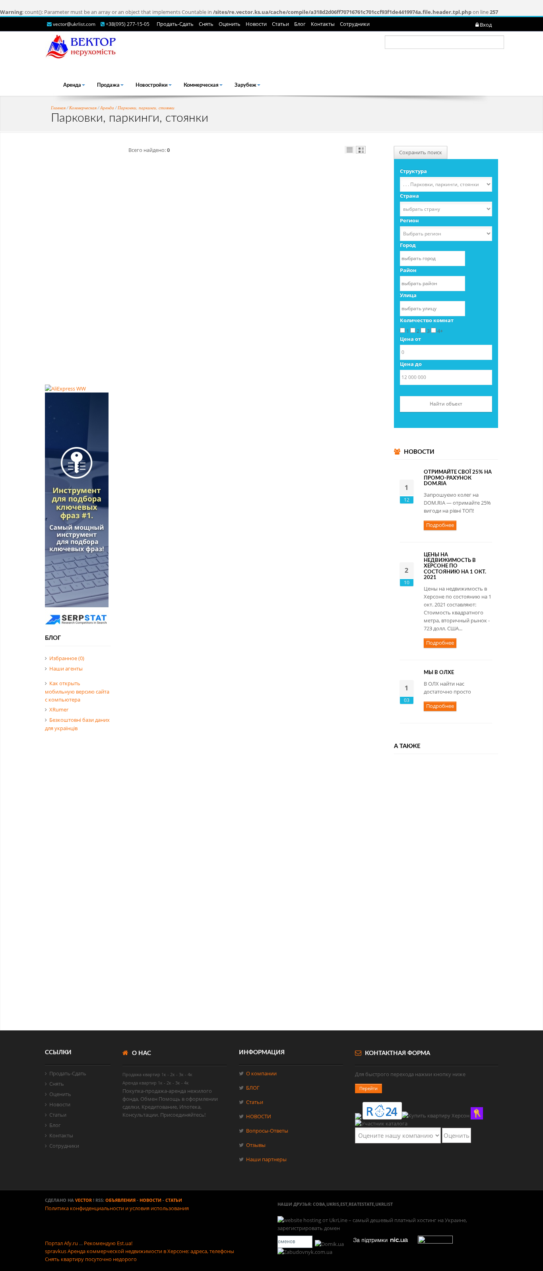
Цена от (410, 338)
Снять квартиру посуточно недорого (91, 1259)
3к (181, 1074)
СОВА (319, 1204)
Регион (409, 220)
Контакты (323, 23)
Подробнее (440, 525)
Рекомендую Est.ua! (108, 1243)
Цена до (411, 363)
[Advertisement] (78, 265)
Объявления (120, 1200)
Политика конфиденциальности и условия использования (117, 1208)
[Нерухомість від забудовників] (305, 1251)
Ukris (332, 1204)
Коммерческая (201, 85)
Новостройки (152, 85)
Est (343, 1204)
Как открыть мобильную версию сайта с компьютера (77, 691)
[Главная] (80, 45)
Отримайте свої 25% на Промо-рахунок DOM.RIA (458, 478)
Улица (408, 295)
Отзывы (256, 1145)
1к (163, 1074)
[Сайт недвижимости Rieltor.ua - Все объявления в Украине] (477, 1113)
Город (408, 245)
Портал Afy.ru (61, 1243)
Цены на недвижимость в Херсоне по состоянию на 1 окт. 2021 (455, 566)
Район (408, 270)
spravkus (55, 1251)
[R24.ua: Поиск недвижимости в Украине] (382, 1110)
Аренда (72, 85)
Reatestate (361, 1204)
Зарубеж (245, 85)
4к (190, 1074)
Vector (83, 1200)
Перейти (368, 1088)
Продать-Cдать (175, 23)
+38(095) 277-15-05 (127, 24)
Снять (206, 23)
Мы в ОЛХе (439, 672)
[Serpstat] (77, 627)
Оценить (229, 23)
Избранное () (66, 658)
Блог (300, 23)
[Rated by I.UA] (435, 1244)
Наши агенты (66, 668)
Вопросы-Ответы (267, 1130)
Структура (413, 171)
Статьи (280, 23)
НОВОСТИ (258, 1116)
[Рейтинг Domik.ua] (330, 1244)
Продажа (108, 85)
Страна (409, 195)
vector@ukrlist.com (75, 24)
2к (172, 1074)
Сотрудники (355, 23)
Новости (256, 23)
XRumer (58, 709)
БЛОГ (253, 1087)
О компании (261, 1073)
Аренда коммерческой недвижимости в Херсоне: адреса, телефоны (151, 1251)
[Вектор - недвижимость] (381, 1123)
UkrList (384, 1204)
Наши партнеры (266, 1159)
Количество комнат (427, 320)
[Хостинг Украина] (294, 1244)
